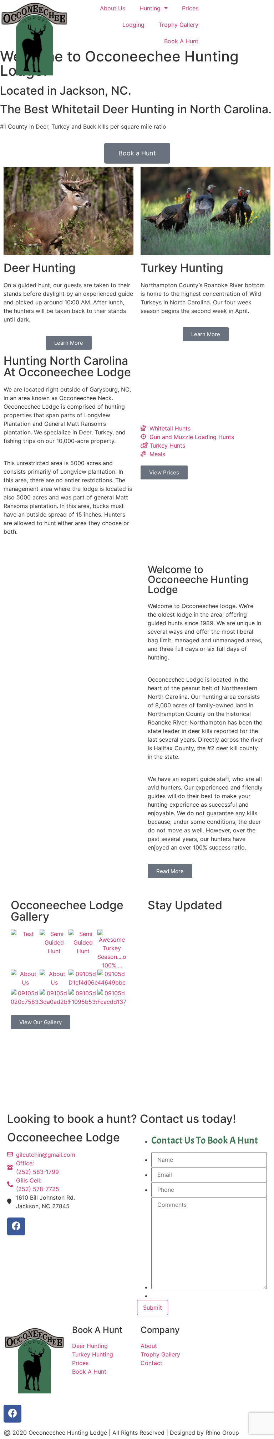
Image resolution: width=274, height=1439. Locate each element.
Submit (152, 1307)
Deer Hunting (40, 268)
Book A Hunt (181, 41)
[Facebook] (16, 1226)
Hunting (150, 8)
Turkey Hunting (182, 268)
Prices (190, 8)
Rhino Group (222, 1432)
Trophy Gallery (178, 24)
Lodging (133, 24)
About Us (112, 8)
